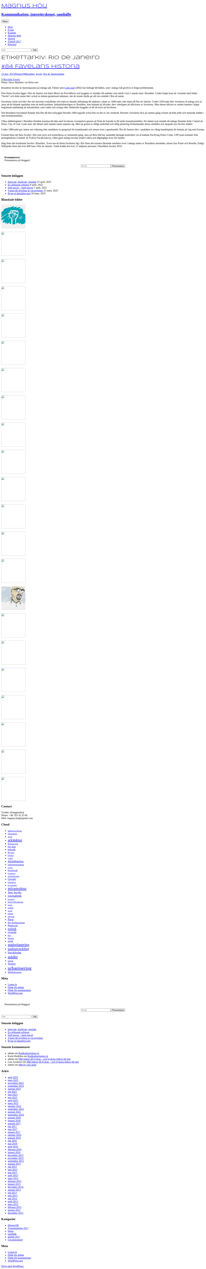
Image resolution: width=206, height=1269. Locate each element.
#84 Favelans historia (40, 66)
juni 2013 (12, 1195)
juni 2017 (12, 1129)
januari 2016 (14, 1152)
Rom (9, 935)
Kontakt (12, 32)
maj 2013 (12, 1198)
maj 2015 (12, 1172)
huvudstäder (12, 885)
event (10, 867)
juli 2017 (12, 1126)
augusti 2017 (14, 1123)
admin (61, 74)
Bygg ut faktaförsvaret (19, 193)
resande (12, 932)
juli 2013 (12, 1192)
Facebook (13, 870)
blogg (11, 1231)
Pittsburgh (13, 925)
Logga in (12, 984)
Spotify (11, 938)
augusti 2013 (14, 1190)
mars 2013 (13, 1204)
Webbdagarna (15, 972)
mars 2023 (13, 1103)
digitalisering (16, 861)
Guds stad (69, 87)
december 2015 (15, 1155)
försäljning (12, 873)
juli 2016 (12, 1140)
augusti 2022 (14, 1112)
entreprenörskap (16, 864)
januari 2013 (14, 1210)
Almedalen (12, 834)
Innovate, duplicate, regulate (22, 182)
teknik (10, 961)
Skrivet (11, 38)
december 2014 (15, 1187)
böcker (11, 855)
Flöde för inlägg (16, 987)
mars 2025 (13, 1080)
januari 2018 (14, 1120)
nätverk (11, 916)
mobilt (11, 908)
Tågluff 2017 (14, 41)
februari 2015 (14, 1181)
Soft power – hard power (20, 187)
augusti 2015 (14, 1164)
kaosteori (11, 899)
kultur (10, 905)
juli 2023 (12, 1091)
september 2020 (16, 1114)
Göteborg (12, 882)
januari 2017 (14, 1132)
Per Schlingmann (16, 922)
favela (39, 74)
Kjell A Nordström (15, 902)
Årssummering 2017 (18, 1228)
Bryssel (11, 852)
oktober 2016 (14, 1135)
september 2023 (16, 1086)
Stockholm (14, 952)
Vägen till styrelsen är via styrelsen (25, 190)
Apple (10, 837)
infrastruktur (17, 889)
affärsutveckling (15, 831)
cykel (10, 858)
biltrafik (12, 849)
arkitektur (15, 840)
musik (10, 911)
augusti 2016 (14, 1138)
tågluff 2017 (14, 1236)
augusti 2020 (14, 1117)
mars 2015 (13, 1178)
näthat (10, 913)
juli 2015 (12, 1166)
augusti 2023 (14, 1088)
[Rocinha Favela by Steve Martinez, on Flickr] (10, 79)
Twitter (12, 963)
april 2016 (13, 1146)
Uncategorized (15, 1239)
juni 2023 (12, 1094)
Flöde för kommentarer (19, 990)
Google (12, 879)
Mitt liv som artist (27, 1064)
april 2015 (13, 1175)
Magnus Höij (14, 35)
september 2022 (16, 1109)
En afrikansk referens (18, 184)
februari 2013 (14, 1207)
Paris (11, 919)
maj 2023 (12, 1097)
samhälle (12, 1234)
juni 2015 (12, 1169)
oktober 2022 (14, 1106)
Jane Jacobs (14, 892)
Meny (5, 21)
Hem (10, 27)
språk (10, 941)
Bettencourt (13, 844)
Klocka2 (12, 44)
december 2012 (15, 1213)
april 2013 (13, 1201)
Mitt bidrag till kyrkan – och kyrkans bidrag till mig (44, 1059)
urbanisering (20, 968)
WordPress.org (15, 993)
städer (13, 956)
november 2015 (16, 1158)
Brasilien (30, 74)
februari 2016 (14, 1149)
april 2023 (13, 1100)
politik (12, 929)
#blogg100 (20, 74)
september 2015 (16, 1161)
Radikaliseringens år (29, 1053)
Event (11, 30)
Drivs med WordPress (12, 1266)
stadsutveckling (18, 949)
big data (12, 846)
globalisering (13, 876)
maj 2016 (12, 1143)
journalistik (15, 895)
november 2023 (16, 1083)
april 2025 (13, 1077)
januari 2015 (14, 1184)
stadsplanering (18, 945)
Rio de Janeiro (50, 74)
